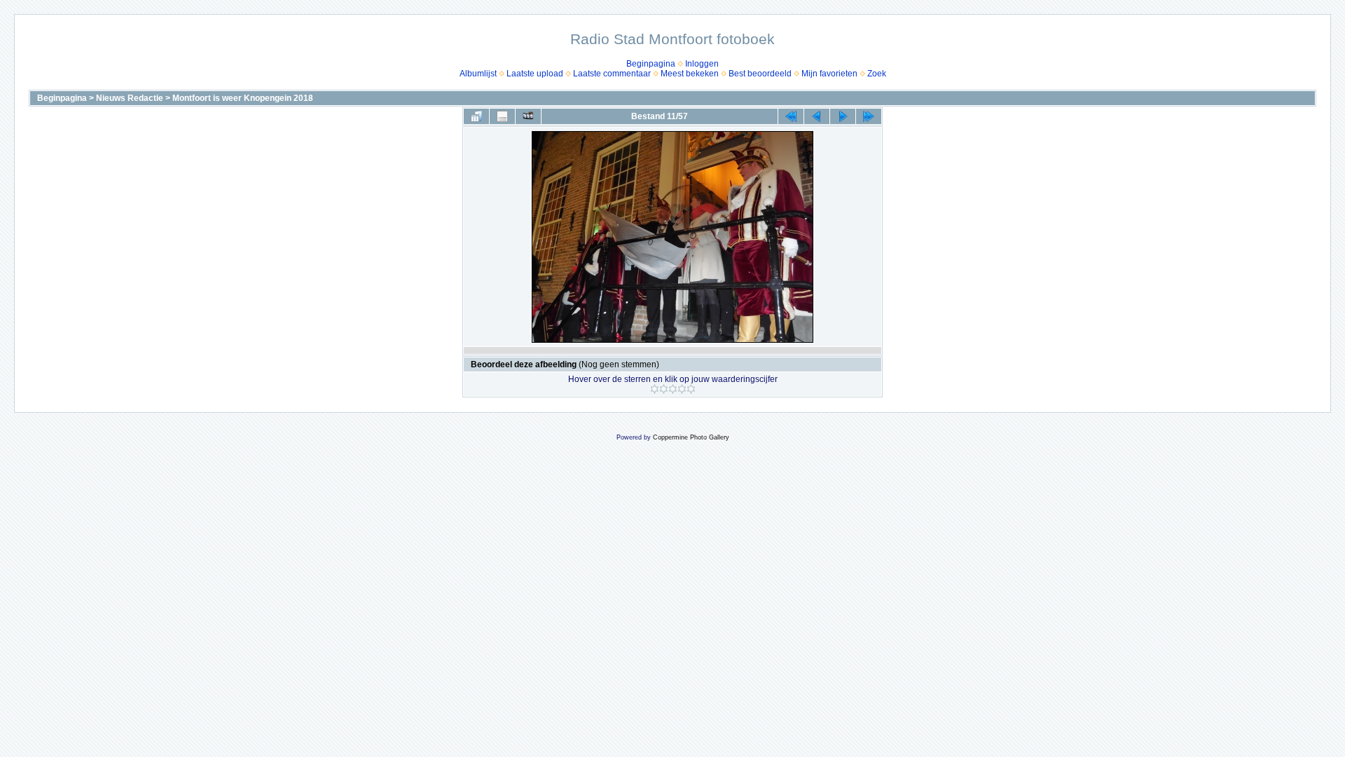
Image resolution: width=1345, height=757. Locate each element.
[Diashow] (528, 116)
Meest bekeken (690, 74)
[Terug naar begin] (790, 116)
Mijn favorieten (829, 74)
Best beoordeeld (760, 74)
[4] (682, 389)
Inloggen (702, 64)
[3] (672, 389)
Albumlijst (478, 74)
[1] (654, 389)
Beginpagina (650, 64)
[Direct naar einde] (868, 116)
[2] (663, 389)
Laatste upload (534, 74)
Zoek (876, 74)
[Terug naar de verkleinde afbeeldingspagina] (476, 116)
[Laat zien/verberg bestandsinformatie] (502, 116)
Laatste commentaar (612, 74)
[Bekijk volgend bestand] (842, 116)
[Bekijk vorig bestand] (816, 116)
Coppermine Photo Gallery (691, 437)
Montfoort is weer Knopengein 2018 (242, 98)
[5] (691, 389)
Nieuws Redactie (129, 98)
